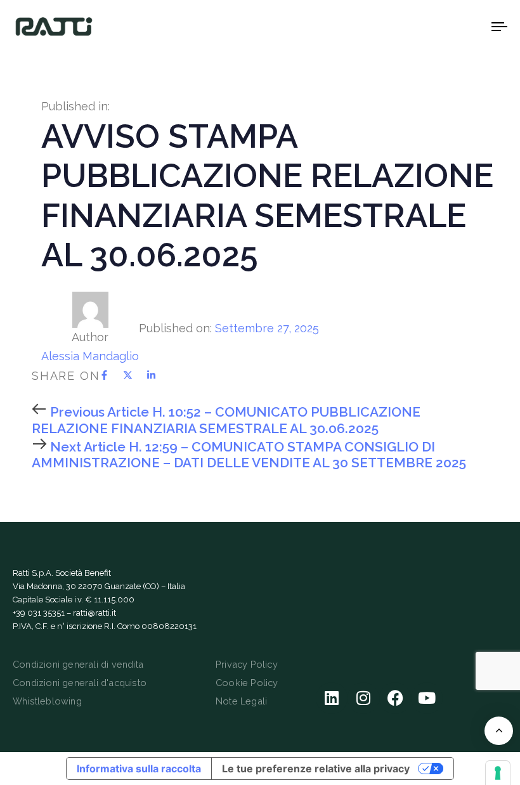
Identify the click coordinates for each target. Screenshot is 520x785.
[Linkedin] (332, 698)
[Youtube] (427, 698)
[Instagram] (363, 698)
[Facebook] (395, 698)
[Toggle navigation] (424, 26)
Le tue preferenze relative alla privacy (316, 768)
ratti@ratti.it (94, 613)
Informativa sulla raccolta (139, 768)
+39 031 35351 (39, 613)
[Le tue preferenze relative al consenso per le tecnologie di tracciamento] (498, 773)
